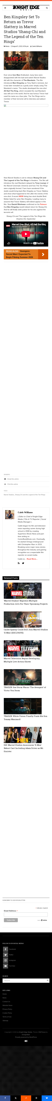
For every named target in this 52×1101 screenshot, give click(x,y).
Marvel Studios (9, 495)
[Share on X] (15, 1098)
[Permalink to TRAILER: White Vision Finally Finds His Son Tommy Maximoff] (23, 706)
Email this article (13, 479)
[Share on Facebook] (5, 1098)
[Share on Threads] (36, 1098)
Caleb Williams (37, 46)
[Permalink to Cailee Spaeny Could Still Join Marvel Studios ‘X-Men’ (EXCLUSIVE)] (23, 619)
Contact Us (6, 1002)
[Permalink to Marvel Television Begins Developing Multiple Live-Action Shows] (23, 648)
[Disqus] (26, 792)
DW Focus (42, 1032)
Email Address (11, 911)
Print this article (12, 484)
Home (5, 994)
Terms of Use (7, 1017)
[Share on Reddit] (26, 1098)
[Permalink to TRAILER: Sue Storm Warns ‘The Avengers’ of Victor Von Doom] (23, 677)
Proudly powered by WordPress (26, 1037)
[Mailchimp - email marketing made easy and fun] (42, 920)
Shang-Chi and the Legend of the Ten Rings (30, 495)
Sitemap (5, 1021)
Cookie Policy (7, 1013)
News (7, 46)
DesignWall (26, 1035)
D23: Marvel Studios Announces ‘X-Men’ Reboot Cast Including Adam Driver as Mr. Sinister (23, 748)
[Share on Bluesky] (47, 1098)
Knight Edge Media (25, 1032)
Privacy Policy (7, 1009)
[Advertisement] (26, 149)
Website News (7, 1005)
